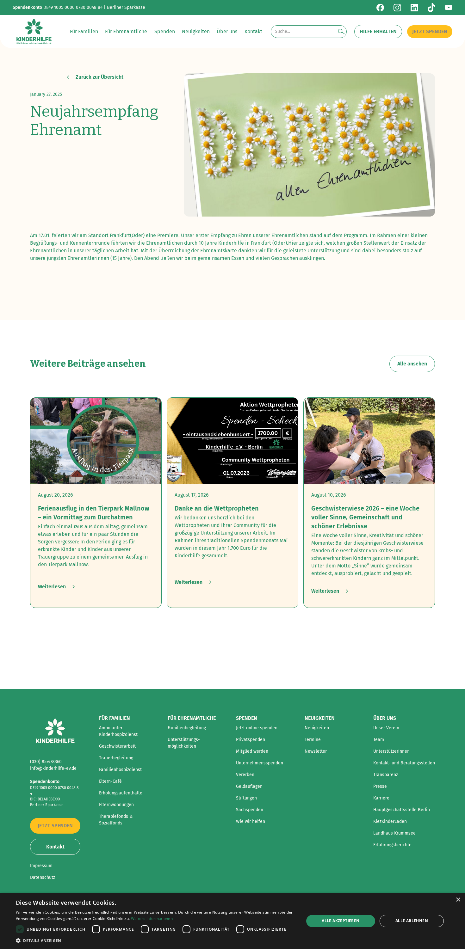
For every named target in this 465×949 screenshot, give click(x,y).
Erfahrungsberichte (392, 845)
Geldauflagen (249, 786)
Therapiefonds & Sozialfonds (116, 820)
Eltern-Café (110, 781)
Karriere (381, 798)
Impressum (41, 865)
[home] (34, 31)
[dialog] (232, 921)
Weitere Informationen (152, 918)
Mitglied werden (252, 751)
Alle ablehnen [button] (411, 920)
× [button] (458, 899)
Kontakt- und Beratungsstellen (404, 763)
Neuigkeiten (317, 728)
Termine (313, 739)
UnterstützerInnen (391, 751)
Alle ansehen (412, 364)
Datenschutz (42, 877)
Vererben (245, 774)
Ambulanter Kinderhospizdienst (118, 731)
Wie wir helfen (250, 821)
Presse (380, 786)
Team (378, 739)
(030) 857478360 (46, 761)
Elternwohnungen (116, 804)
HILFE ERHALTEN (378, 31)
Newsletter (316, 751)
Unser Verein (386, 728)
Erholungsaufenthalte (120, 793)
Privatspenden (250, 739)
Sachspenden (249, 809)
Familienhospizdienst (120, 769)
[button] (84, 31)
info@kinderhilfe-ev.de (53, 768)
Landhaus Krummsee (394, 833)
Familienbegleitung (187, 728)
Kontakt (55, 847)
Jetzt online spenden (256, 728)
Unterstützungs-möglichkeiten (184, 743)
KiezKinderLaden (390, 821)
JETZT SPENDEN (429, 31)
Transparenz (385, 774)
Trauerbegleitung (116, 758)
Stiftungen (246, 798)
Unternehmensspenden (259, 763)
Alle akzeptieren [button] (340, 920)
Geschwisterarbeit (117, 746)
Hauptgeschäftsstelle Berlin (401, 809)
